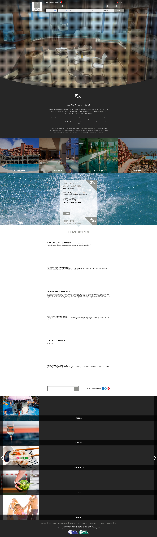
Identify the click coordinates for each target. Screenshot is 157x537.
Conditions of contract (74, 526)
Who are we (72, 523)
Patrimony (101, 523)
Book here (119, 10)
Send (76, 388)
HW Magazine (109, 523)
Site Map (89, 526)
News (54, 523)
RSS (92, 526)
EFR (115, 523)
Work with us (93, 523)
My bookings (43, 523)
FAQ (50, 523)
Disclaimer (66, 526)
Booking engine (83, 526)
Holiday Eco (84, 523)
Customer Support (62, 523)
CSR (78, 523)
